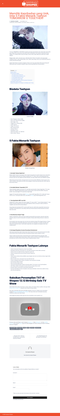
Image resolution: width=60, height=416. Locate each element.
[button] (2, 3)
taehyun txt (38, 327)
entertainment (13, 327)
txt (21, 329)
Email (14, 387)
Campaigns (11, 22)
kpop (28, 327)
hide (15, 70)
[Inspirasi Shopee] (30, 3)
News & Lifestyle (30, 22)
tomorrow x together (14, 329)
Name (14, 382)
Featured (24, 22)
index (24, 327)
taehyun (32, 327)
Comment (15, 372)
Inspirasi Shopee (14, 21)
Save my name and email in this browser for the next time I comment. (26, 393)
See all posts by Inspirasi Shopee (30, 355)
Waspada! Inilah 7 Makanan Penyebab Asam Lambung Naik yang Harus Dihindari (19, 337)
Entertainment (18, 22)
